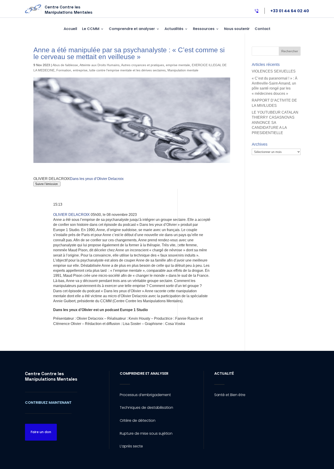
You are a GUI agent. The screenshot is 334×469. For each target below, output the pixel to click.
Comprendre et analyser (132, 28)
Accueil (70, 28)
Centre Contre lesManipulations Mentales (51, 376)
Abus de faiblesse (65, 65)
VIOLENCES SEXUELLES (274, 71)
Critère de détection (137, 420)
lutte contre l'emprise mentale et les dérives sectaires (127, 70)
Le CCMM (90, 28)
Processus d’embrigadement (145, 394)
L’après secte (131, 446)
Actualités (174, 28)
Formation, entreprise (71, 70)
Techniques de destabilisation (146, 407)
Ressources (203, 28)
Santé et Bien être (229, 394)
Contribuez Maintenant (48, 402)
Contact (262, 28)
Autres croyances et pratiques (142, 65)
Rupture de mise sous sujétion (146, 433)
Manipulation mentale (182, 70)
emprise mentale (178, 65)
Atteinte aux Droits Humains (100, 65)
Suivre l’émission (47, 184)
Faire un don (41, 432)
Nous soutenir (237, 28)
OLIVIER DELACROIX (72, 215)
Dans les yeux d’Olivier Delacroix (97, 179)
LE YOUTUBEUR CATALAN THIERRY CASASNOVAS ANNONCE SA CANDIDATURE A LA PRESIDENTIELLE (275, 122)
